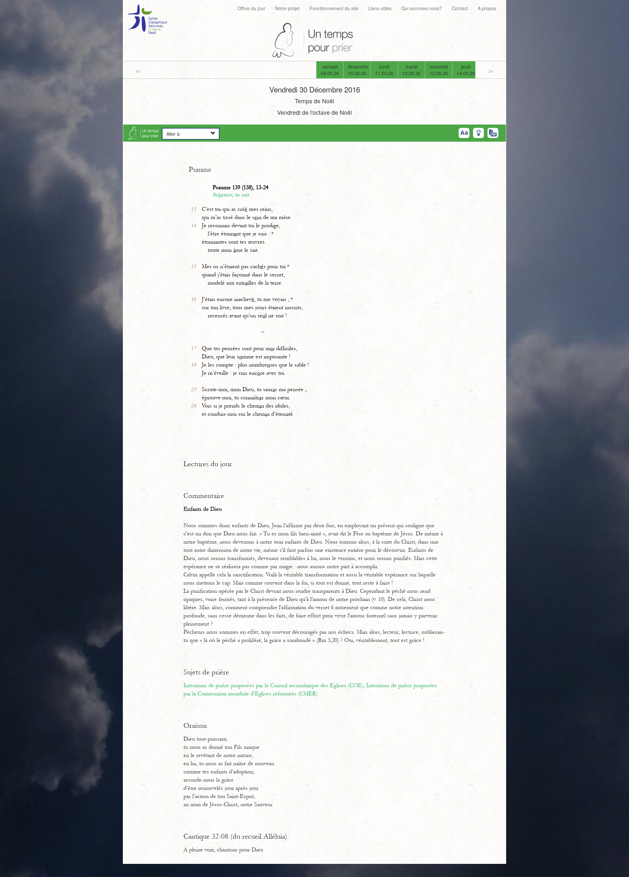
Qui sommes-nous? (421, 8)
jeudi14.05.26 (466, 69)
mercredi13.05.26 (438, 69)
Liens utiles (379, 8)
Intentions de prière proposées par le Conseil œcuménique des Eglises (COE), (274, 685)
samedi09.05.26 (330, 69)
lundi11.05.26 (384, 69)
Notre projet (287, 8)
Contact (460, 8)
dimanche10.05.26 (358, 69)
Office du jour (251, 8)
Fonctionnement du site (334, 8)
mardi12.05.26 (411, 69)
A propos (487, 8)
